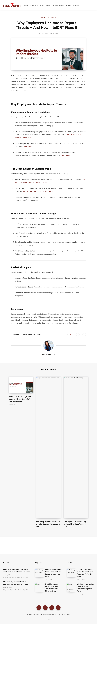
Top (49, 620)
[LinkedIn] (81, 334)
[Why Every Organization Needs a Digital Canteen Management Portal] (48, 447)
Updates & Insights (48, 17)
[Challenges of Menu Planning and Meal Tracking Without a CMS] (76, 447)
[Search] (92, 5)
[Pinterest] (5, 91)
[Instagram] (51, 607)
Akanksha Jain (48, 354)
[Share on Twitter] (5, 86)
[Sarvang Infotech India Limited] (11, 5)
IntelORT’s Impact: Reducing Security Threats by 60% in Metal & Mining (51, 587)
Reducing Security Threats (33, 334)
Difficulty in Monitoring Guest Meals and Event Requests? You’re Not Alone (20, 399)
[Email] (5, 96)
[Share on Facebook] (5, 81)
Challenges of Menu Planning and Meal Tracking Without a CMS (75, 524)
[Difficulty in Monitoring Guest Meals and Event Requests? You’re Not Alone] (21, 385)
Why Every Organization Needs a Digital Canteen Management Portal (48, 524)
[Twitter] (45, 607)
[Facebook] (38, 607)
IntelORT (16, 334)
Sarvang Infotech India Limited (47, 614)
